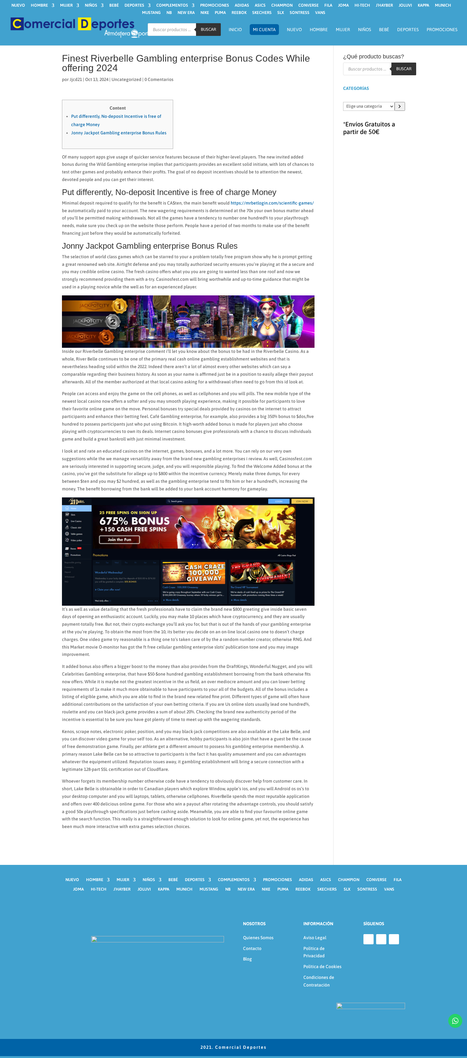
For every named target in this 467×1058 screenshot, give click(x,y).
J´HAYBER (384, 5)
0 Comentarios (159, 79)
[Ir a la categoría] (400, 106)
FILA (328, 5)
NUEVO (18, 5)
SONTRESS (299, 12)
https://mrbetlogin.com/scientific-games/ (272, 203)
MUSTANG (151, 12)
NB (169, 12)
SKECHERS (262, 12)
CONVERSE (308, 5)
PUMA (220, 12)
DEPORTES (134, 5)
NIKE (204, 12)
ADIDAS (242, 5)
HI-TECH (362, 5)
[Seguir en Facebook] (368, 939)
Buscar (208, 29)
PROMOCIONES (214, 5)
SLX (280, 12)
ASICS (260, 5)
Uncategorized (126, 79)
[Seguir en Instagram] (381, 939)
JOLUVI (405, 5)
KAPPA (423, 5)
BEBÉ (114, 5)
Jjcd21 (76, 79)
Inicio (235, 29)
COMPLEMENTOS (172, 5)
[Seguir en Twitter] (394, 939)
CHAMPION (282, 5)
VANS (320, 12)
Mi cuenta (264, 29)
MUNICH (443, 5)
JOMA (343, 5)
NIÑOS (91, 5)
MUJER (66, 5)
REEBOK (239, 12)
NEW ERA (186, 12)
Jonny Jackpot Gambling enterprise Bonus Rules (118, 132)
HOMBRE (39, 5)
